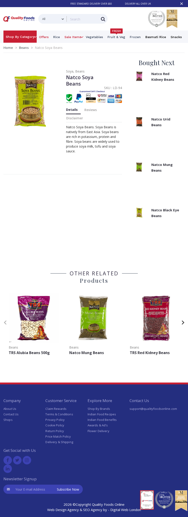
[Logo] (19, 23)
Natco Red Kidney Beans (162, 76)
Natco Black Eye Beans (165, 213)
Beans (24, 47)
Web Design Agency (63, 509)
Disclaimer (74, 118)
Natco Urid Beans (160, 122)
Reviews (90, 110)
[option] (33, 324)
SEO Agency (92, 509)
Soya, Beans (75, 71)
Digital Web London (125, 509)
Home (8, 47)
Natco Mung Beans (162, 167)
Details (72, 109)
